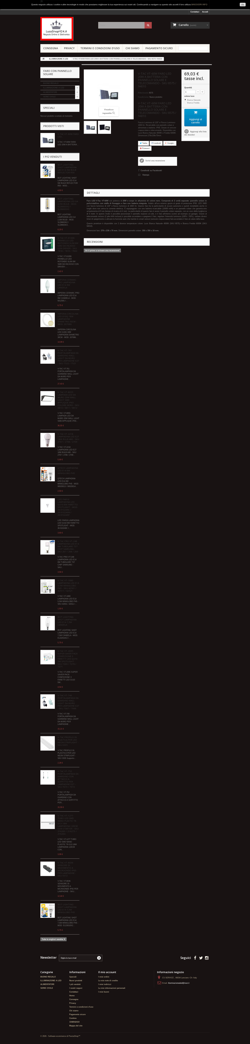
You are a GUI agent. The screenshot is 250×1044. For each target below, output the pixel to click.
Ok (242, 4)
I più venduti (52, 156)
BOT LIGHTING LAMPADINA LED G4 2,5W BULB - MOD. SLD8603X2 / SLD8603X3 (68, 204)
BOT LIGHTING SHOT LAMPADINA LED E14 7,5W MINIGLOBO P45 (67, 908)
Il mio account (107, 972)
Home (72, 996)
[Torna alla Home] (43, 59)
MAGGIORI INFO (199, 4)
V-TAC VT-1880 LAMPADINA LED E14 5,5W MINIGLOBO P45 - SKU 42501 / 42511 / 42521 (68, 585)
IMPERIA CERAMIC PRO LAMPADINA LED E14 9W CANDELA (67, 283)
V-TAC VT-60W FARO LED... (68, 135)
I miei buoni (103, 992)
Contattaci (194, 12)
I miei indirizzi (104, 984)
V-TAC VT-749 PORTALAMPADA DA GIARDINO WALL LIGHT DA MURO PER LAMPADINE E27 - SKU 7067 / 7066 (68, 702)
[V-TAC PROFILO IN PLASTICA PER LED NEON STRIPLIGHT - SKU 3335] (47, 743)
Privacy (69, 48)
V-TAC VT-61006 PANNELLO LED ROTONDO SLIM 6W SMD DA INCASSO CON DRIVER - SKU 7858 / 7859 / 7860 (68, 244)
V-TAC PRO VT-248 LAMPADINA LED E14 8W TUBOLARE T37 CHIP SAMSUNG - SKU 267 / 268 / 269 (68, 546)
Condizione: (143, 97)
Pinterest (145, 148)
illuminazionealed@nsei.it (178, 983)
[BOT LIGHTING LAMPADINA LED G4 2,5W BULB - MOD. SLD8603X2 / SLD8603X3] (47, 205)
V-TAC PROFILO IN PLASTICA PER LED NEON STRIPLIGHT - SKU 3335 (68, 741)
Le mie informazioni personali (111, 988)
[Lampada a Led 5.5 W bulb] (47, 586)
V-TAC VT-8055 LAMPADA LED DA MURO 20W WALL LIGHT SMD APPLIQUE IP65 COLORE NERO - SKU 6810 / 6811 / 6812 (68, 400)
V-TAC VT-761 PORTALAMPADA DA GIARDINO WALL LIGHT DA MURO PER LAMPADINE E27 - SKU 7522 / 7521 (68, 357)
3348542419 (74, 1022)
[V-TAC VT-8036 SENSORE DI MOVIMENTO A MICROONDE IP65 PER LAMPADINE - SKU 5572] (47, 869)
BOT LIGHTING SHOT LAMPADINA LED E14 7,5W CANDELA (67, 620)
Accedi (205, 12)
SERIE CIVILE (49, 97)
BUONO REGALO (50, 83)
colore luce (189, 96)
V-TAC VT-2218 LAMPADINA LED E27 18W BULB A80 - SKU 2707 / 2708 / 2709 (68, 437)
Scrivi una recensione (155, 161)
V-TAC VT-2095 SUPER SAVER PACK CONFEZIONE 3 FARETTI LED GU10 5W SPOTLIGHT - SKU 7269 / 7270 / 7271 (68, 658)
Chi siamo (132, 48)
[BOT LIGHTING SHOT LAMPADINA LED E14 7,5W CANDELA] (47, 623)
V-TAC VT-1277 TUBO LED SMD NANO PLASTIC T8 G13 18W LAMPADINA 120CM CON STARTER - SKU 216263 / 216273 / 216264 (68, 824)
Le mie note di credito (108, 980)
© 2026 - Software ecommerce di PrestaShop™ (60, 1036)
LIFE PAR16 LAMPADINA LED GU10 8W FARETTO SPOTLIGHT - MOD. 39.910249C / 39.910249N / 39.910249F (68, 507)
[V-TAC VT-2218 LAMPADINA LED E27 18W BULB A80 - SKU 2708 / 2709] (47, 440)
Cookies (73, 1018)
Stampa (145, 175)
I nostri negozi (75, 988)
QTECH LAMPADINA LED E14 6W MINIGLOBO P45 (68, 470)
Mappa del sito (75, 1026)
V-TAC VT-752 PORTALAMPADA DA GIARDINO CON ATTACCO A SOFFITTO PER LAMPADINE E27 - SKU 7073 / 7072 (68, 779)
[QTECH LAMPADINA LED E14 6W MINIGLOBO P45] (47, 474)
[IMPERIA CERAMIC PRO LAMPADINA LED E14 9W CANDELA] (47, 286)
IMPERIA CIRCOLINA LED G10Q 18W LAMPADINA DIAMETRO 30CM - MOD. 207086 (68, 319)
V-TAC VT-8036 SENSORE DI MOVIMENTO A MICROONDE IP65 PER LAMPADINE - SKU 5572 (67, 869)
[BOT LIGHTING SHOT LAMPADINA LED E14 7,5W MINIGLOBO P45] (47, 910)
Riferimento (143, 93)
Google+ (170, 143)
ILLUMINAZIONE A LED (53, 88)
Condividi (156, 143)
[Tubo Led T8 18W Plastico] (47, 822)
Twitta (144, 143)
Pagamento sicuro (159, 48)
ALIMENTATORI (50, 92)
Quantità (188, 88)
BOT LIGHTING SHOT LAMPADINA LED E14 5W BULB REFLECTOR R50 (67, 168)
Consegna (50, 48)
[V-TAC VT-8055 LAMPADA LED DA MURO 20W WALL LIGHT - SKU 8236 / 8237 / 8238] (47, 398)
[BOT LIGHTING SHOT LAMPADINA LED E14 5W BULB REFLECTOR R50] (47, 171)
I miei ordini (103, 977)
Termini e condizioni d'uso (100, 48)
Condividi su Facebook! (151, 170)
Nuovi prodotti (75, 980)
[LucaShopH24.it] (67, 29)
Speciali (49, 108)
